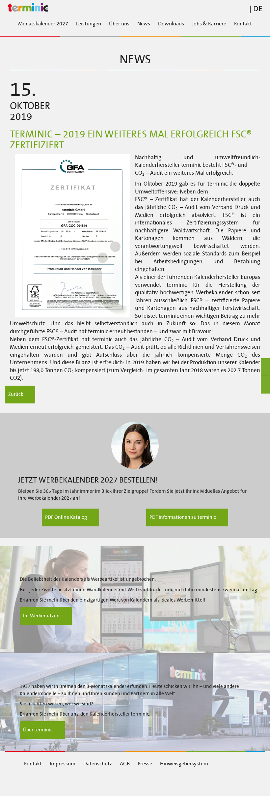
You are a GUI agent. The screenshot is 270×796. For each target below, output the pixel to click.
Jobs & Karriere (209, 23)
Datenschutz (97, 763)
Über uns (119, 23)
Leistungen (88, 23)
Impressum (62, 763)
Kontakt (243, 23)
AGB (125, 763)
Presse (145, 763)
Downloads (171, 23)
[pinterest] (148, 782)
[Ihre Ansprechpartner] (135, 445)
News (143, 23)
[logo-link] (135, 7)
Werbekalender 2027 (50, 498)
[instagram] (112, 782)
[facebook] (38, 782)
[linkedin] (75, 782)
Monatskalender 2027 (43, 23)
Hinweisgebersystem (184, 763)
